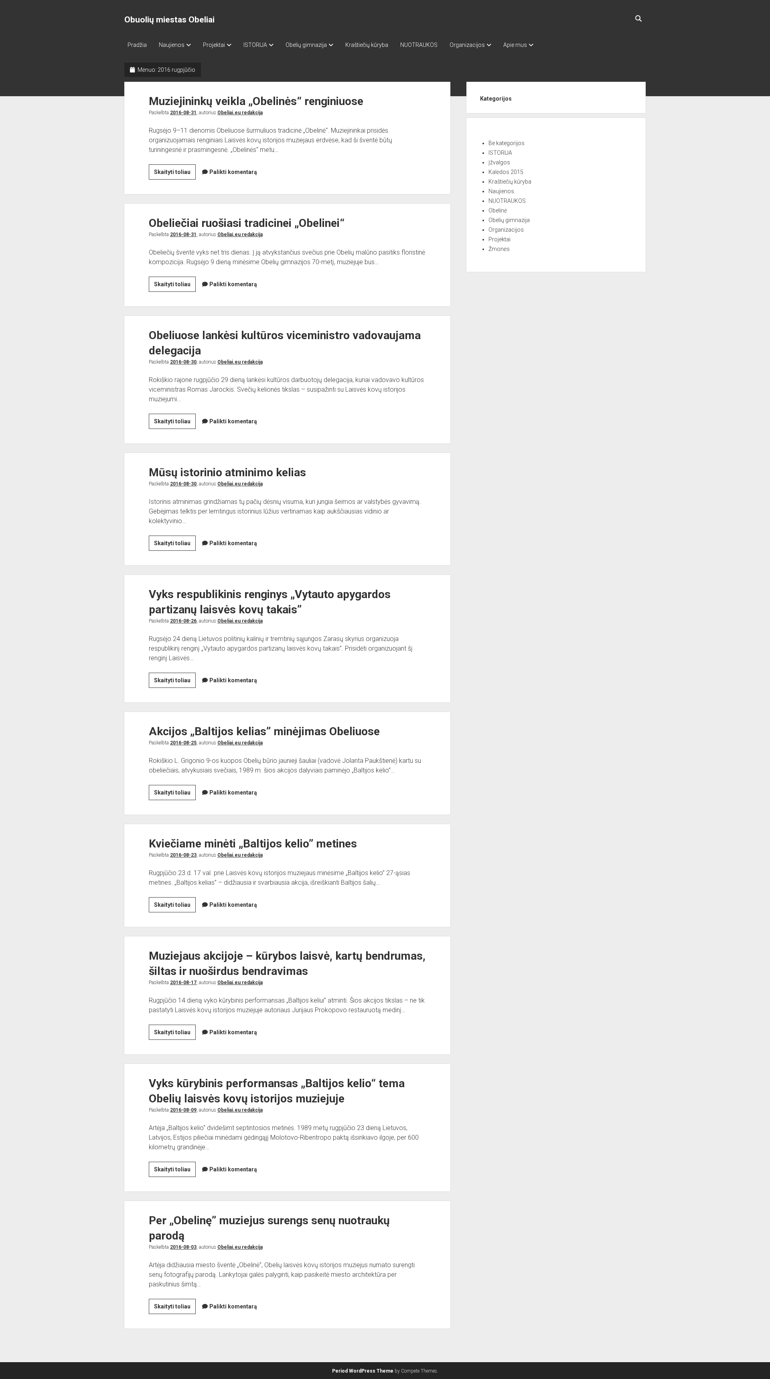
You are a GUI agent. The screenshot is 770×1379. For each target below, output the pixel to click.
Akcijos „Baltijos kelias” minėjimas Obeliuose (264, 731)
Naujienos (171, 45)
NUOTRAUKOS (419, 45)
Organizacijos (467, 45)
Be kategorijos (506, 143)
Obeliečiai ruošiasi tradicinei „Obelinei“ (246, 223)
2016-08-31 (183, 112)
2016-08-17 (183, 982)
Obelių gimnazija (306, 45)
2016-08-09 (183, 1110)
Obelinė (497, 210)
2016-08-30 (183, 362)
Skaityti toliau (175, 174)
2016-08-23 (183, 855)
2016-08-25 (183, 743)
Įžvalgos (499, 162)
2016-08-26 (183, 621)
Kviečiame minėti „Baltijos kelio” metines (253, 843)
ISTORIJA (255, 45)
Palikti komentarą (233, 172)
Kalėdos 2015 (505, 172)
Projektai (214, 45)
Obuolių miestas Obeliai (169, 19)
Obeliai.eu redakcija (240, 112)
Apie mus (515, 45)
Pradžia (137, 45)
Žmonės (499, 249)
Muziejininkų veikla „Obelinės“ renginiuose (256, 101)
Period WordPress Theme (362, 1371)
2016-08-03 (183, 1247)
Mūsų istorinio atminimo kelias (227, 472)
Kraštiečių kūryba (366, 45)
